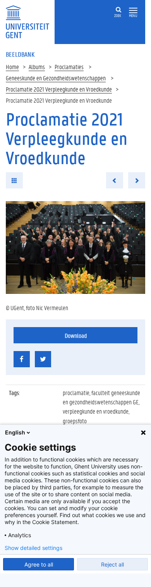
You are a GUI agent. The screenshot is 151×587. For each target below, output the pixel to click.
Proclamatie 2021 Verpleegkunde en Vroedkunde (59, 89)
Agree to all (38, 564)
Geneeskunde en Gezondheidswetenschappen (56, 78)
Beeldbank (20, 54)
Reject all (112, 564)
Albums (37, 67)
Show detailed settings (33, 548)
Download (76, 335)
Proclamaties (69, 67)
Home (12, 67)
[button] (133, 10)
